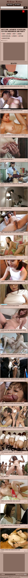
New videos (10, 4)
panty (14, 33)
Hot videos (17, 4)
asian (3, 33)
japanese (8, 33)
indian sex (11, 576)
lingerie (19, 33)
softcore (20, 36)
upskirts (14, 36)
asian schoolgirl (6, 36)
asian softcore (6, 38)
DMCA (25, 574)
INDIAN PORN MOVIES (4, 577)
